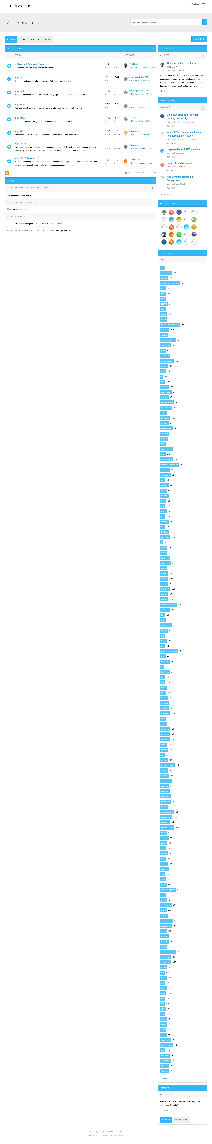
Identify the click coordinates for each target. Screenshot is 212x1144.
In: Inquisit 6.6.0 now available (141, 67)
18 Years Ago (134, 160)
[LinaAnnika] (164, 227)
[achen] (194, 234)
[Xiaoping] (171, 234)
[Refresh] (152, 188)
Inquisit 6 (20, 91)
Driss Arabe (42, 230)
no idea (166, 1110)
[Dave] (126, 79)
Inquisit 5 (20, 104)
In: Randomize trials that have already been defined (141, 148)
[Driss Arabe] (171, 212)
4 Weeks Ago (181, 167)
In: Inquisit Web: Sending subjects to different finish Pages (141, 81)
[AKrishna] (179, 212)
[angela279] (171, 227)
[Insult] (194, 212)
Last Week (132, 117)
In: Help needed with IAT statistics (141, 121)
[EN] (186, 227)
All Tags (163, 1079)
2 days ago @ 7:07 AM (138, 91)
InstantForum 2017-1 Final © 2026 (110, 1132)
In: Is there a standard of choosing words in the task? (141, 163)
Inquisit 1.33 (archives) (27, 158)
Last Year (132, 104)
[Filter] (203, 56)
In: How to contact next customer (141, 108)
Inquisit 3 (20, 131)
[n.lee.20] (126, 133)
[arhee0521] (194, 227)
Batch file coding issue (179, 163)
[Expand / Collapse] (154, 48)
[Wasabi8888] (194, 219)
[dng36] (171, 242)
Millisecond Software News (29, 64)
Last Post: (171, 70)
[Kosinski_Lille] (179, 234)
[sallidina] (164, 242)
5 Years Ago (133, 131)
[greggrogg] (186, 212)
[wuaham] (186, 242)
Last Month (180, 184)
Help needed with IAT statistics (183, 149)
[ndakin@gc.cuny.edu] (186, 219)
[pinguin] (179, 227)
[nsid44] (179, 242)
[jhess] (194, 242)
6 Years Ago (133, 145)
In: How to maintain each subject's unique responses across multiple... (141, 134)
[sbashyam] (179, 219)
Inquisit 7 (20, 77)
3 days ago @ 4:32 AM (138, 77)
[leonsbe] (164, 219)
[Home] (20, 6)
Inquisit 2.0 (20, 143)
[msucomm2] (171, 219)
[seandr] (126, 65)
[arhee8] (186, 234)
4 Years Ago (133, 64)
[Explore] (204, 4)
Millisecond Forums (17, 48)
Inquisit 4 (20, 118)
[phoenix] (126, 161)
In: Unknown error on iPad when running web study (141, 94)
